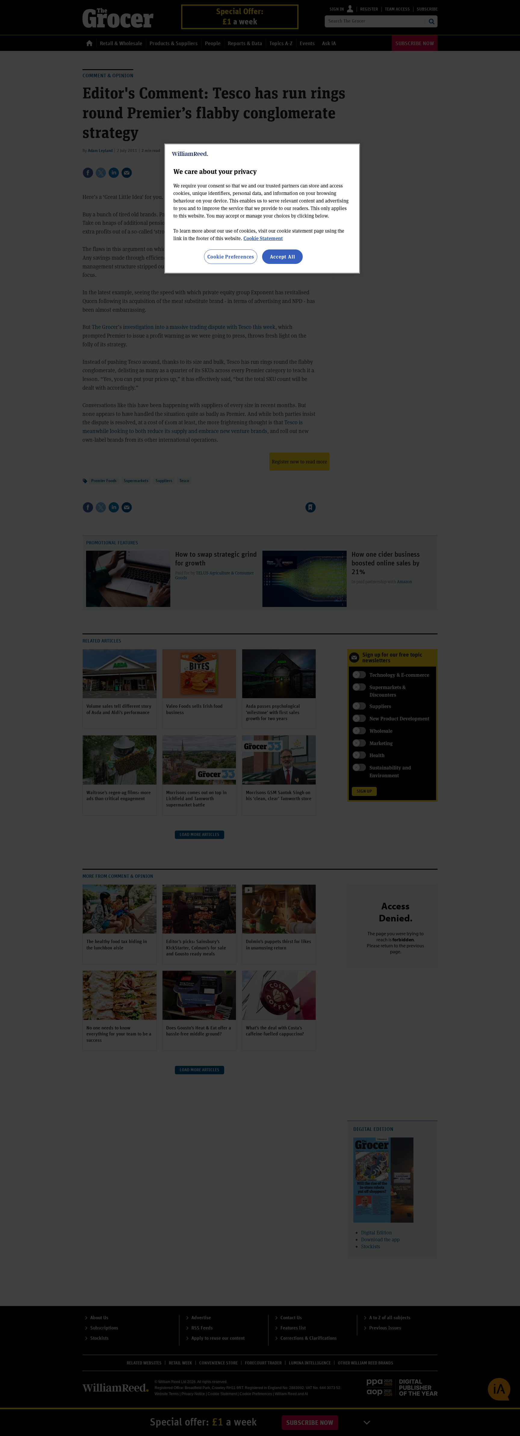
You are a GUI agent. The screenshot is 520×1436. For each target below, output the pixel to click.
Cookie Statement (263, 238)
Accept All (282, 256)
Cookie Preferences (230, 256)
